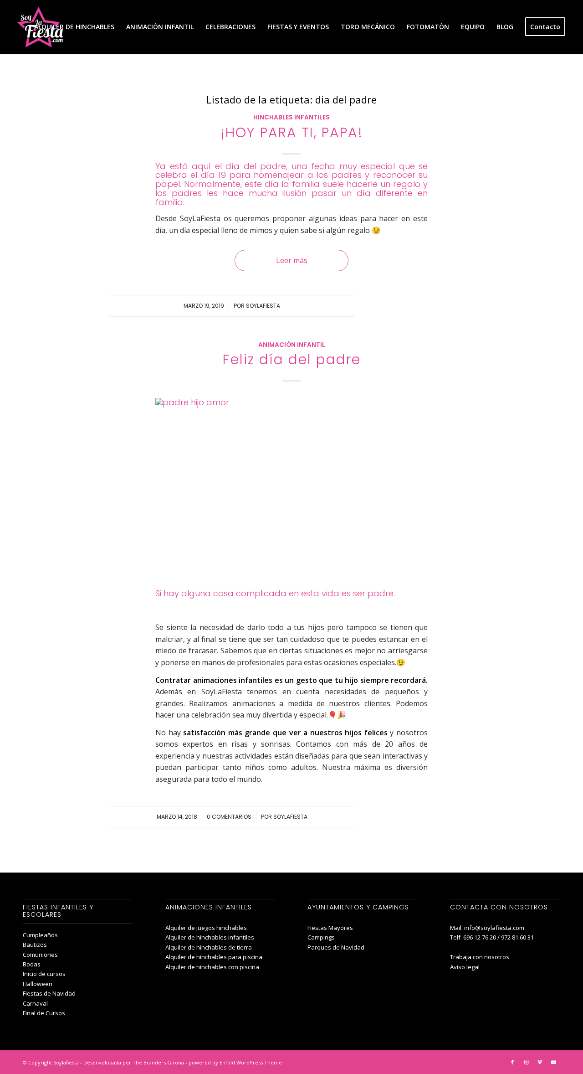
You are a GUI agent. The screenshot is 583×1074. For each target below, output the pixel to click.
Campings (321, 937)
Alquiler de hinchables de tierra (208, 947)
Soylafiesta (263, 306)
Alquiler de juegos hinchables (206, 928)
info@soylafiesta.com (494, 928)
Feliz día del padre (292, 359)
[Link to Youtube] (553, 1062)
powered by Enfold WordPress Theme (235, 1062)
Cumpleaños (40, 935)
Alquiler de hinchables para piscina (213, 957)
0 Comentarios (229, 817)
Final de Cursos (44, 1013)
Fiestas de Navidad (49, 993)
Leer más (291, 260)
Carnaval (35, 1003)
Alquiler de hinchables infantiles (209, 937)
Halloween (37, 984)
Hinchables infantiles (291, 117)
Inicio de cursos (44, 974)
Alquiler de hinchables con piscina (212, 967)
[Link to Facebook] (512, 1062)
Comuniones (40, 954)
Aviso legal (465, 967)
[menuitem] (74, 27)
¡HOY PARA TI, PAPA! (291, 132)
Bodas (32, 964)
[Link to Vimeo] (540, 1062)
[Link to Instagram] (526, 1062)
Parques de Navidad (335, 947)
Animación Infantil (291, 345)
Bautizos (35, 944)
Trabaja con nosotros (479, 957)
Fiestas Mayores (330, 928)
